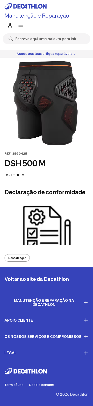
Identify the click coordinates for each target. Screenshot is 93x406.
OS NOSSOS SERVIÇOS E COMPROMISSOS (43, 336)
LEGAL (10, 353)
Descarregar (17, 258)
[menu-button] (20, 25)
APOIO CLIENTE (19, 320)
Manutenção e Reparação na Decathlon (44, 302)
